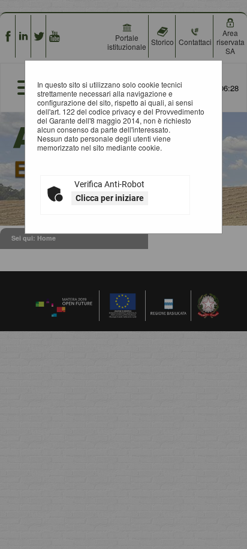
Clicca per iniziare (110, 198)
